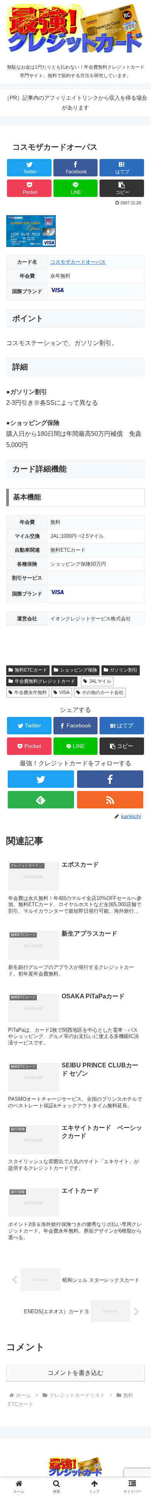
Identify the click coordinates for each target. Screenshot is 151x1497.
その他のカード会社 (103, 692)
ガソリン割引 (123, 670)
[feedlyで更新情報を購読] (41, 799)
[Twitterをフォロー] (41, 779)
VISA (64, 692)
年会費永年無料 (30, 692)
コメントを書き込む (75, 1372)
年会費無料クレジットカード (45, 681)
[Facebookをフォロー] (110, 779)
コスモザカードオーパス (78, 262)
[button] (122, 188)
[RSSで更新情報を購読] (110, 799)
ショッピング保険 (78, 670)
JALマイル (100, 681)
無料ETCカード (31, 670)
